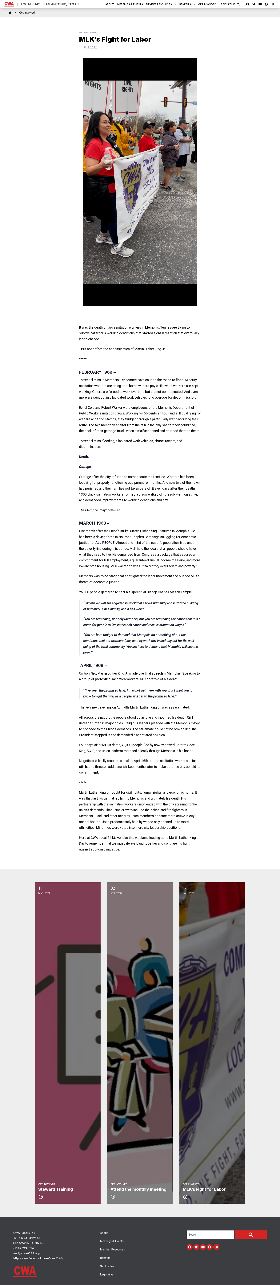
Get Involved (207, 4)
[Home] (10, 12)
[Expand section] (175, 4)
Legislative (227, 4)
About (109, 4)
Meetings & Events (130, 4)
